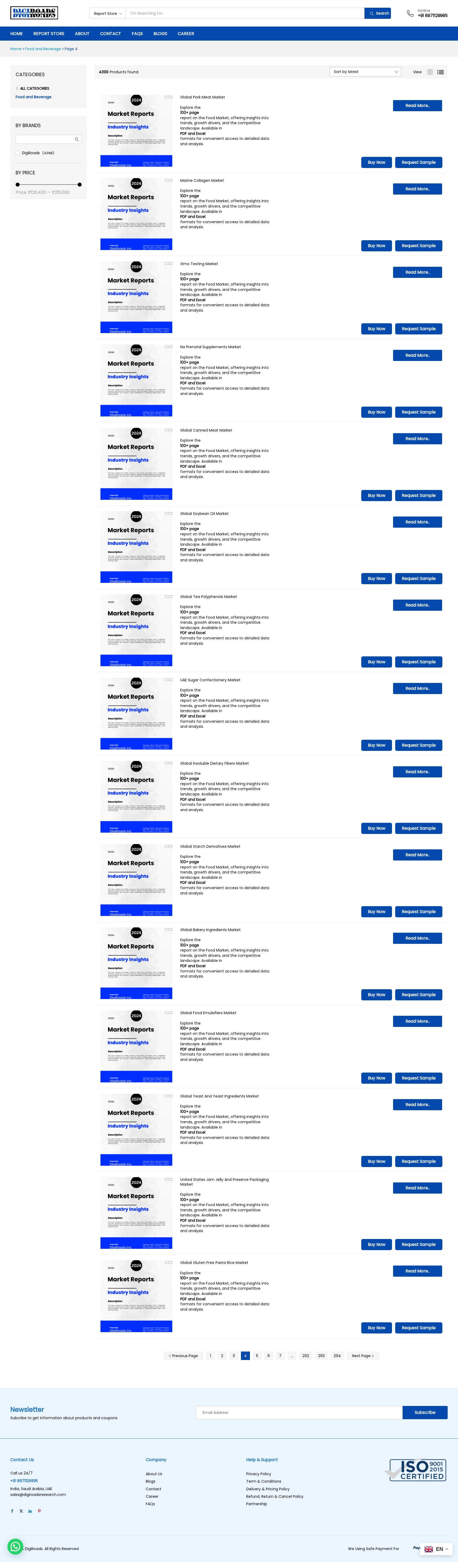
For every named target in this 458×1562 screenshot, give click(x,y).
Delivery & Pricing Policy (268, 1489)
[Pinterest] (39, 1511)
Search (382, 13)
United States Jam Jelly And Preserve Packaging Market (224, 1182)
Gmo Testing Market (199, 263)
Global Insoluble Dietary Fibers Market (214, 763)
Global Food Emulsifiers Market (208, 1012)
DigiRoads (31, 153)
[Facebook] (12, 1511)
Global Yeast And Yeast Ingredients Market (219, 1096)
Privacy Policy (258, 1474)
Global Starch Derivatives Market (210, 846)
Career (186, 34)
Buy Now (376, 162)
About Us (154, 1474)
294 (337, 1355)
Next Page (362, 1355)
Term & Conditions (263, 1481)
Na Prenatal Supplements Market (210, 347)
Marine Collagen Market (202, 180)
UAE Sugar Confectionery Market (210, 680)
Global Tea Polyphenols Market (208, 596)
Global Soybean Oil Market (204, 513)
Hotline (424, 10)
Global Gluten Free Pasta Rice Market (214, 1262)
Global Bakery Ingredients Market (210, 929)
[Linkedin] (30, 1511)
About (82, 34)
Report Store (48, 34)
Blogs (160, 34)
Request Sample (419, 162)
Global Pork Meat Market (202, 97)
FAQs (137, 34)
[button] (15, 1547)
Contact (110, 34)
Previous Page (184, 1355)
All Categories (34, 88)
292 (305, 1355)
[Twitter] (21, 1511)
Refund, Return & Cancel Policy (274, 1496)
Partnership (256, 1504)
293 (321, 1355)
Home (16, 34)
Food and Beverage (43, 48)
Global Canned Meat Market (206, 430)
